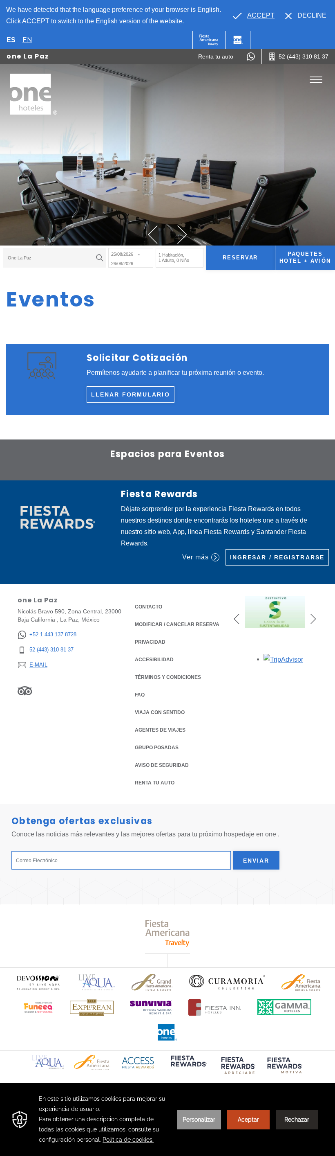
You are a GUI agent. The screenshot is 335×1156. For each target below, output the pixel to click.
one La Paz (28, 56)
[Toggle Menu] (316, 80)
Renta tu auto (154, 783)
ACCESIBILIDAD (154, 660)
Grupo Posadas (157, 747)
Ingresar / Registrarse (277, 557)
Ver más (195, 557)
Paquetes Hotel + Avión (305, 257)
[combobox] (54, 258)
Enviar (256, 860)
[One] (238, 40)
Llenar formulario (130, 394)
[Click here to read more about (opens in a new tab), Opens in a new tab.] (188, 1066)
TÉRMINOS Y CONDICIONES (168, 677)
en (27, 40)
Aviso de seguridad (162, 765)
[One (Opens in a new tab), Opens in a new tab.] (209, 40)
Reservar (240, 258)
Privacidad (150, 642)
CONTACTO (148, 607)
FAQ (140, 695)
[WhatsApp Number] (250, 56)
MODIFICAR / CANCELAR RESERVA (177, 624)
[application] (167, 1119)
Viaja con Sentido (160, 712)
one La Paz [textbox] (19, 257)
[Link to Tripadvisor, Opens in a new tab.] (25, 690)
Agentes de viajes (160, 730)
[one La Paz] (33, 94)
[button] (152, 234)
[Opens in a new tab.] (283, 659)
